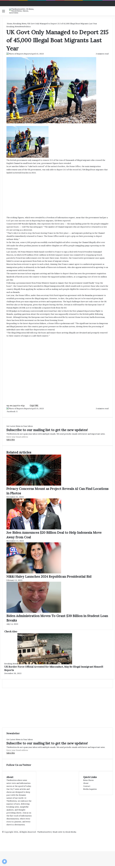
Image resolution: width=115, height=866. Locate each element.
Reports (27, 54)
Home (9, 23)
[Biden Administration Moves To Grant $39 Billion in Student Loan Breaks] (33, 612)
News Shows (88, 780)
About (85, 783)
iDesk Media (70, 832)
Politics (27, 26)
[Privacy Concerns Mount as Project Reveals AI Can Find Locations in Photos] (33, 485)
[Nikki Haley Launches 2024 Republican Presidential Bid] (33, 573)
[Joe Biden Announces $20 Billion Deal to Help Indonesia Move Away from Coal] (33, 529)
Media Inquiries (90, 789)
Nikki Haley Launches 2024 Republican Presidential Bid (48, 576)
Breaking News (19, 23)
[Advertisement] (57, 195)
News (21, 26)
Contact (86, 786)
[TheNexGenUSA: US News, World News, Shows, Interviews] (22, 11)
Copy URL (34, 405)
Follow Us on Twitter (18, 764)
